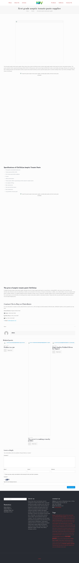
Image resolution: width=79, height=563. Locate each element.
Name (5, 469)
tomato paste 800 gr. (66, 538)
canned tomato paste (60, 516)
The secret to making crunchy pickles (39, 440)
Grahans (71, 521)
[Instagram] (39, 560)
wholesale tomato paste (61, 546)
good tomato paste (66, 521)
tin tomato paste (62, 536)
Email (29, 469)
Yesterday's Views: (8, 510)
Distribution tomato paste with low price (69, 518)
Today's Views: (7, 508)
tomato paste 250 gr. (60, 538)
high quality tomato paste (63, 523)
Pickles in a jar (9, 347)
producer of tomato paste (58, 528)
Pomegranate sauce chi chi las (65, 526)
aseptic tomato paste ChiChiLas (24, 288)
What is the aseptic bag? (64, 545)
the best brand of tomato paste (70, 531)
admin (13, 332)
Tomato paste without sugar (56, 545)
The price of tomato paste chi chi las (67, 534)
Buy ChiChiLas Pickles (65, 515)
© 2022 (39, 558)
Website (53, 469)
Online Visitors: (7, 507)
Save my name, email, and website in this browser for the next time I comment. (21, 474)
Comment (6, 455)
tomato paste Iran (58, 543)
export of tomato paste (57, 520)
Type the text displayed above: (10, 481)
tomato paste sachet (68, 543)
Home (27, 11)
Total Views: (6, 511)
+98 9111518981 (58, 507)
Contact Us (9, 304)
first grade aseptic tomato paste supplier (45, 11)
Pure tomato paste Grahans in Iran (67, 528)
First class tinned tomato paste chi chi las (68, 520)
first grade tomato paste (55, 521)
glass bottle (62, 521)
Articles (32, 11)
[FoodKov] (39, 3)
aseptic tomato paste (56, 515)
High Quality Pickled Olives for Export (62, 348)
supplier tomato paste (61, 531)
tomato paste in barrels (63, 540)
